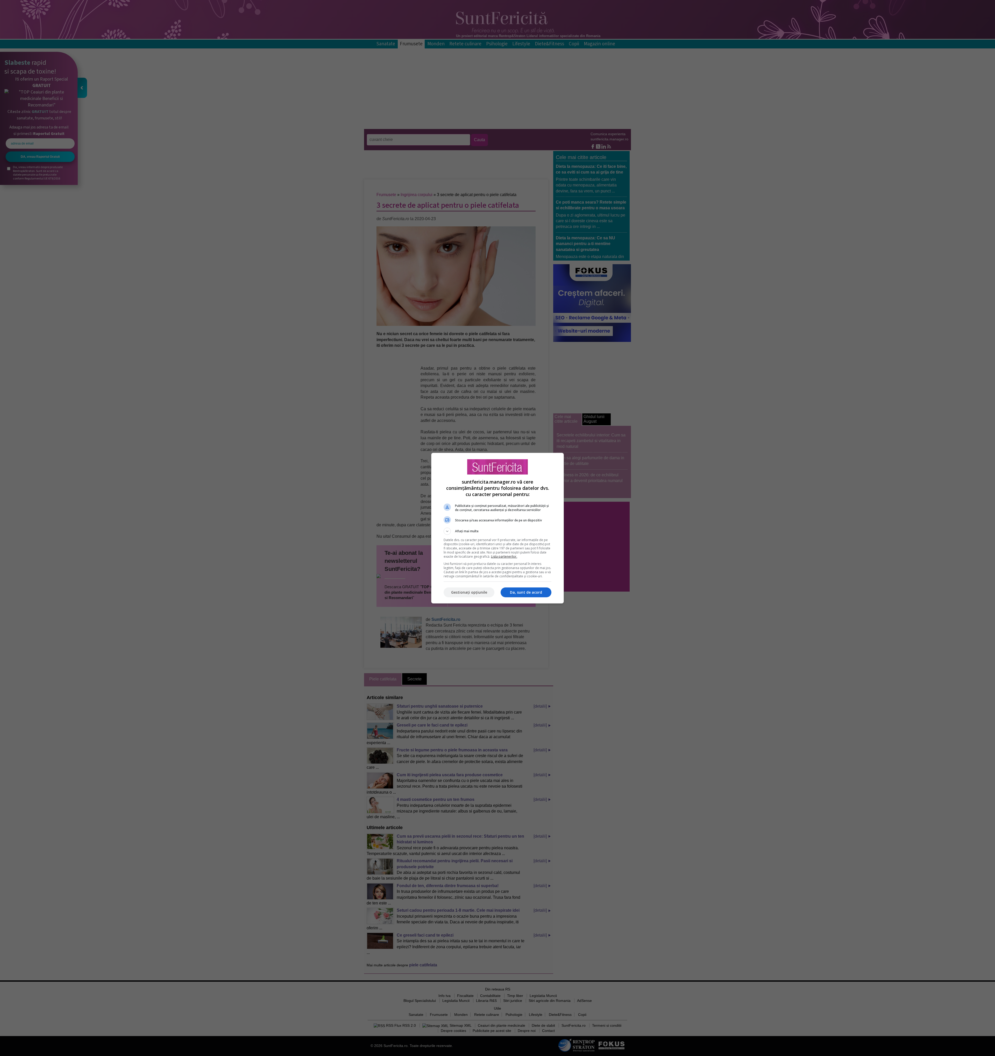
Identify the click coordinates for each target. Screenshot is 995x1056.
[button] (497, 531)
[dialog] (497, 528)
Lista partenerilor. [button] (504, 556)
